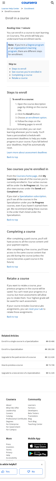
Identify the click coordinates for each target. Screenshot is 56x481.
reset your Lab (36, 309)
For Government (13, 427)
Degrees (9, 421)
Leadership (11, 410)
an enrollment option (36, 117)
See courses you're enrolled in (27, 71)
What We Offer (12, 408)
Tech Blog (32, 421)
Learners (32, 405)
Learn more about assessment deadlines (27, 152)
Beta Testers (33, 413)
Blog (30, 418)
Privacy (9, 452)
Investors (10, 447)
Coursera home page (26, 176)
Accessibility (11, 458)
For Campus (11, 429)
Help (8, 455)
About (8, 405)
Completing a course (22, 75)
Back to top (12, 157)
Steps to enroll (19, 68)
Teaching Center (35, 424)
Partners (31, 408)
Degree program (35, 44)
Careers (9, 413)
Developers (33, 410)
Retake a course (19, 78)
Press (8, 444)
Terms (9, 449)
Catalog (9, 416)
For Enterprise (12, 424)
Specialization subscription (33, 196)
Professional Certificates (16, 418)
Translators (33, 416)
